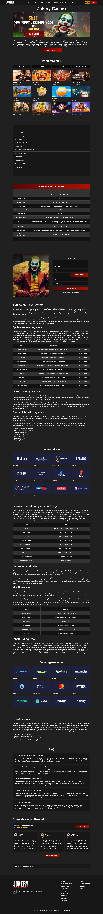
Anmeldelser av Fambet (21, 174)
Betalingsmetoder (20, 163)
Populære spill (19, 132)
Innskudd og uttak (20, 160)
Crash (60, 66)
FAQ (16, 170)
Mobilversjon (18, 156)
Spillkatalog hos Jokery (21, 142)
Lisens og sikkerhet (20, 153)
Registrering (18, 139)
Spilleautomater (80, 66)
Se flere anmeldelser (51, 855)
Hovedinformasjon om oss (22, 136)
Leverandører (18, 146)
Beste (20, 66)
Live (40, 66)
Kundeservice (19, 167)
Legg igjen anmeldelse (81, 826)
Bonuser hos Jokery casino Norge (24, 149)
